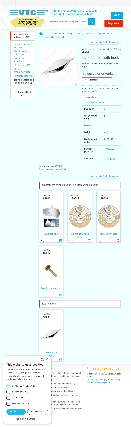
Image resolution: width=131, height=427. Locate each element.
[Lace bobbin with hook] (51, 335)
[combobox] (68, 21)
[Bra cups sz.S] (51, 216)
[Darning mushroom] (51, 271)
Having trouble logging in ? (99, 382)
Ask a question (97, 379)
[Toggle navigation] (12, 3)
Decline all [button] (37, 411)
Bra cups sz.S (51, 233)
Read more (28, 379)
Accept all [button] (16, 411)
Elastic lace (22, 65)
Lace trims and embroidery (21, 35)
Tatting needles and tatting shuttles (24, 81)
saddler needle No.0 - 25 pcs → (103, 42)
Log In (117, 14)
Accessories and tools (22, 46)
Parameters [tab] (90, 97)
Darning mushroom (51, 288)
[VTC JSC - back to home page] (27, 18)
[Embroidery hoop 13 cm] (80, 216)
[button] (27, 419)
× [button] (47, 359)
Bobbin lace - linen (20, 59)
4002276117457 (111, 149)
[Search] (91, 21)
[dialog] (27, 390)
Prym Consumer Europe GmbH (53, 169)
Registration (114, 23)
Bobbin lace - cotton (20, 53)
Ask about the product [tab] (95, 102)
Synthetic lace (23, 75)
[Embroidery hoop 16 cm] (108, 216)
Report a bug (114, 379)
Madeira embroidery (22, 70)
